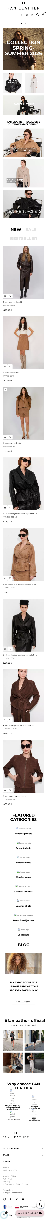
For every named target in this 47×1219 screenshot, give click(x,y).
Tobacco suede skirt (11, 373)
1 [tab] (21, 23)
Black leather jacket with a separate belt (20, 514)
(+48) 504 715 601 (10, 1170)
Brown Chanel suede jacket (14, 796)
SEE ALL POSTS (23, 1002)
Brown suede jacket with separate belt (19, 725)
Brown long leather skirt (13, 302)
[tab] (16, 229)
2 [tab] (25, 23)
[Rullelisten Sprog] (27, 15)
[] (5, 507)
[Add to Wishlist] (10, 507)
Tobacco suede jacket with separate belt (19, 584)
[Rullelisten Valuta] (21, 15)
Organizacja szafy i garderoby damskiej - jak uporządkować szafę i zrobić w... (23, 988)
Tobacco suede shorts (12, 443)
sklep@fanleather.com (12, 1193)
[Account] (32, 15)
